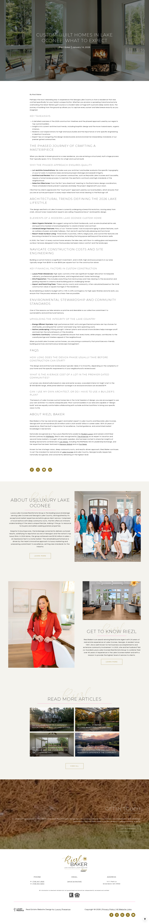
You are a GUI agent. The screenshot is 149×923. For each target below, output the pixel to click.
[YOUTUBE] (133, 915)
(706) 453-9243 (38, 884)
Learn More (40, 556)
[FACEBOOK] (111, 915)
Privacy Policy (108, 909)
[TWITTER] (128, 915)
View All (74, 766)
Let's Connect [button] (128, 828)
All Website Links (124, 909)
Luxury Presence (63, 909)
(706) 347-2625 (38, 881)
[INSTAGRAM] (117, 915)
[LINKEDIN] (122, 915)
